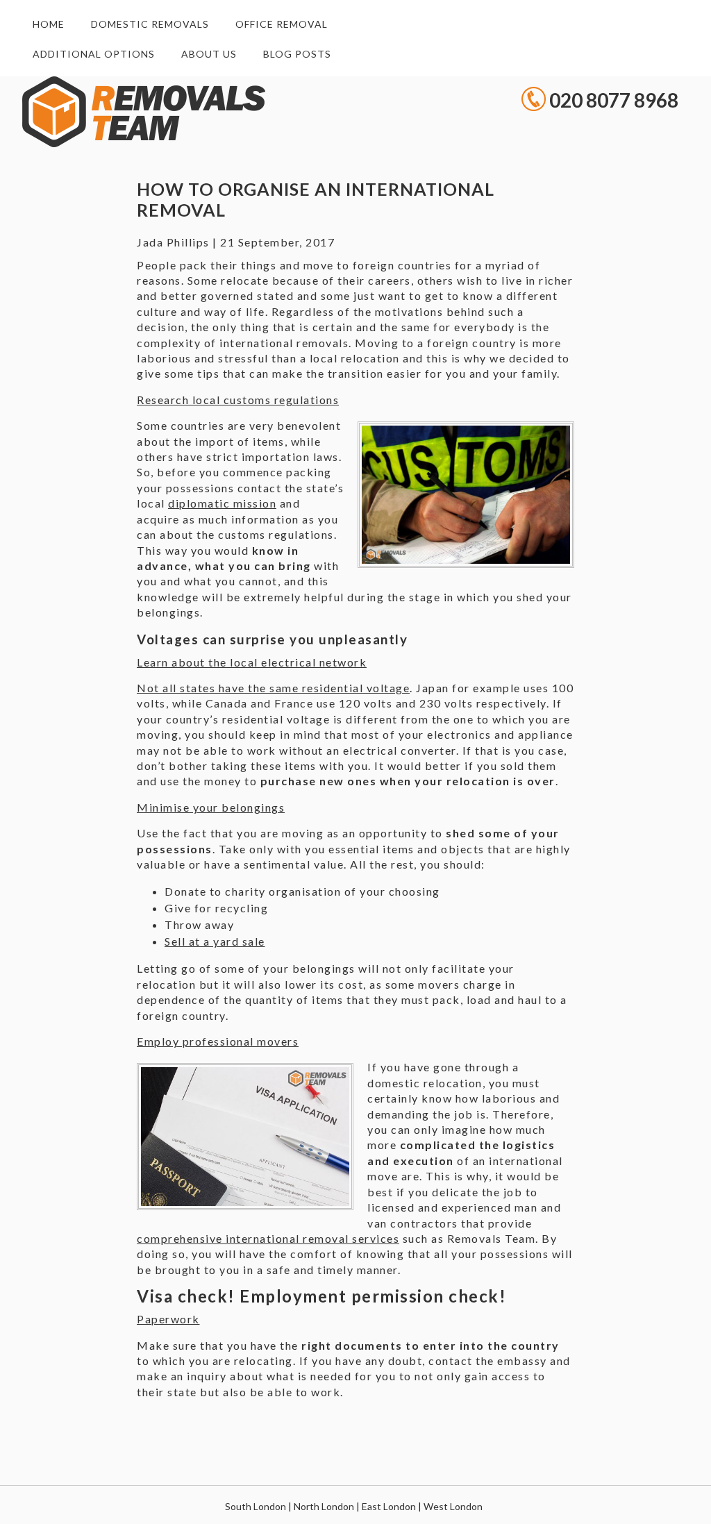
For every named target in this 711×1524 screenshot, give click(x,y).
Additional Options (94, 54)
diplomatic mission (222, 503)
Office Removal (281, 24)
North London (324, 1506)
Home (49, 24)
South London (255, 1506)
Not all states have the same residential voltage (273, 687)
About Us (209, 54)
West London (453, 1506)
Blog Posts (297, 54)
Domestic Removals (150, 24)
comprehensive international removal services (268, 1238)
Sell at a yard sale (215, 941)
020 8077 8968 (613, 98)
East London (389, 1506)
